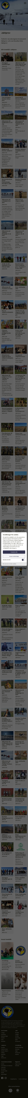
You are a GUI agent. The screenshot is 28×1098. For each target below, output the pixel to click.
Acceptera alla (14, 552)
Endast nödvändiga (14, 556)
